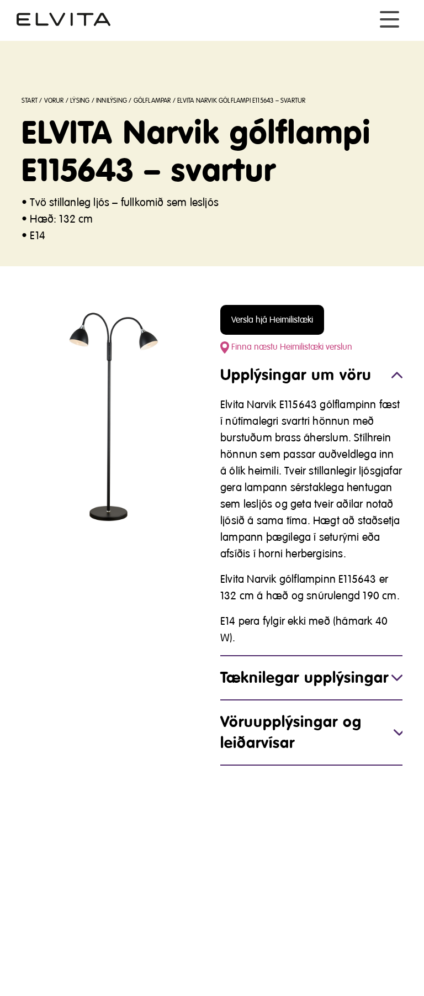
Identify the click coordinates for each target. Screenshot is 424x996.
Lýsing (79, 101)
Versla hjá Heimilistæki (272, 319)
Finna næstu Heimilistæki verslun (290, 346)
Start (30, 101)
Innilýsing (111, 101)
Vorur (54, 101)
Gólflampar (152, 101)
